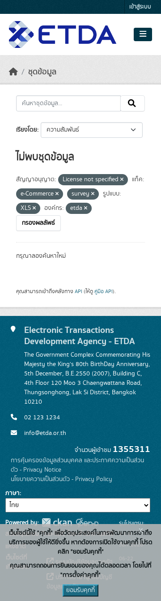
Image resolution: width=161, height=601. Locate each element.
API (78, 291)
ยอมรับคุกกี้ (80, 590)
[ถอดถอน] (121, 179)
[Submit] (132, 103)
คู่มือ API (103, 291)
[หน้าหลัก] (13, 72)
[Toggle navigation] (143, 34)
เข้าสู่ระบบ (140, 7)
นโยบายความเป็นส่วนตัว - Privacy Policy (61, 479)
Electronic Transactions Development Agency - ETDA (79, 335)
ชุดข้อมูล (42, 72)
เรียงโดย (26, 129)
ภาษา (12, 493)
